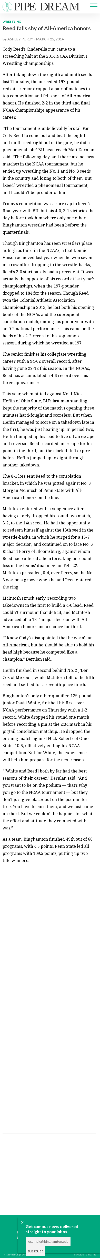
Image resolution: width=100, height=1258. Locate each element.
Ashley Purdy (20, 39)
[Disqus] (49, 931)
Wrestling (12, 21)
